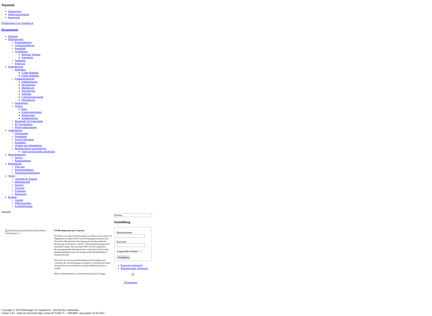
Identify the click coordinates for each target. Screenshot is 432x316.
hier (103, 273)
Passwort (121, 241)
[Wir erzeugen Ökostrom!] (133, 292)
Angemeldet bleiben (127, 251)
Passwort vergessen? (132, 265)
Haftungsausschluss (18, 14)
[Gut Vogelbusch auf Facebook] (133, 274)
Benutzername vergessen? (134, 268)
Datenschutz (14, 11)
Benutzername (124, 232)
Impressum (14, 17)
